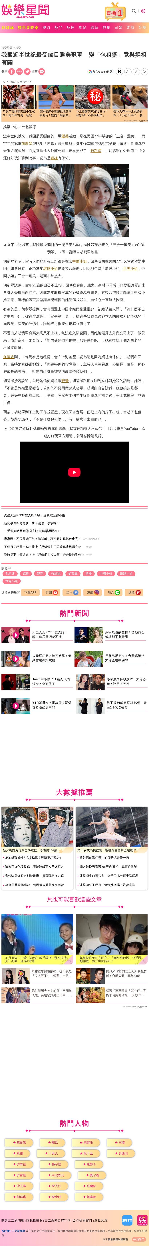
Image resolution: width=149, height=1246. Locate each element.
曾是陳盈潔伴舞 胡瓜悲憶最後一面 (104, 857)
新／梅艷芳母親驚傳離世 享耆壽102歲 (30, 850)
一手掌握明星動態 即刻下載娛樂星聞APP (32, 531)
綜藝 (94, 28)
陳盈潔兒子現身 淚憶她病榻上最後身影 (107, 885)
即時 (47, 28)
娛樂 (18, 47)
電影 (130, 28)
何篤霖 (8, 357)
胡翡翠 (26, 143)
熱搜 (71, 28)
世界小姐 (130, 269)
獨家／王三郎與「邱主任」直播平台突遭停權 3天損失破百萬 (126, 993)
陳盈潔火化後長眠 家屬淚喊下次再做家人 (34, 866)
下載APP (30, 592)
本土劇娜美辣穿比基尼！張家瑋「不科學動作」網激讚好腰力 (92, 113)
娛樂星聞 (6, 47)
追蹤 (90, 592)
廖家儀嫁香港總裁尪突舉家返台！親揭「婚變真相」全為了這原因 (55, 113)
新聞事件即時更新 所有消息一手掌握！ (32, 523)
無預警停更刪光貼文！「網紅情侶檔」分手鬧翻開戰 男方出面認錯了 (110, 959)
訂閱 (49, 592)
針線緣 (8, 28)
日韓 (118, 28)
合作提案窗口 (82, 1220)
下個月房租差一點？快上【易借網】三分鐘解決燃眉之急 (42, 547)
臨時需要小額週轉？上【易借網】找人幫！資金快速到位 (42, 554)
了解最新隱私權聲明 (116, 1239)
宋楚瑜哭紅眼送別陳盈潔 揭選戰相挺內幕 (34, 876)
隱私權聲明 (34, 1220)
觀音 (65, 381)
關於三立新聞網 (12, 1220)
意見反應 (101, 1220)
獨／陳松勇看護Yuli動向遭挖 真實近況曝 (108, 866)
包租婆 (95, 151)
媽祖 (54, 158)
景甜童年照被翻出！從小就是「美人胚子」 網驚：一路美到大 (52, 974)
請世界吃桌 (28, 28)
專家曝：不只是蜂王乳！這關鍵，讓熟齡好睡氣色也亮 (41, 539)
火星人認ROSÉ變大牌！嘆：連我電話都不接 (34, 515)
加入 (69, 592)
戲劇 (106, 28)
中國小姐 (79, 261)
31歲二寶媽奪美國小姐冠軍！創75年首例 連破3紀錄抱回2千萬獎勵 (18, 113)
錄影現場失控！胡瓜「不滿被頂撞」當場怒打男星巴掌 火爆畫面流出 (52, 993)
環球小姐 (50, 269)
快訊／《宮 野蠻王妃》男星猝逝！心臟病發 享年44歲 (126, 974)
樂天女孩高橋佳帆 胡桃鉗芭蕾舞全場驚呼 (106, 850)
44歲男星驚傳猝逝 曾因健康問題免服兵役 (34, 885)
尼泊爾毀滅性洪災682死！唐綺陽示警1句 (33, 857)
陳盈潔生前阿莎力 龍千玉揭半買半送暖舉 (109, 876)
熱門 (59, 28)
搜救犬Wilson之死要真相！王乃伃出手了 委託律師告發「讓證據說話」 (129, 113)
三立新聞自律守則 (58, 1220)
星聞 (82, 28)
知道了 (140, 1239)
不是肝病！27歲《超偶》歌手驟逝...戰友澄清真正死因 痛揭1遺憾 (36, 959)
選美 (65, 136)
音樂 (142, 28)
